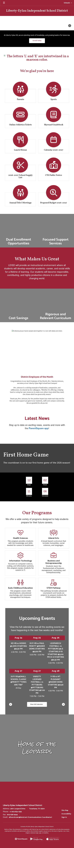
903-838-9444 (12, 814)
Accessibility (66, 813)
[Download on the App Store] (52, 839)
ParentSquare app (38, 428)
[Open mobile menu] (4, 3)
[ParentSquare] (21, 838)
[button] (68, 3)
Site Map (64, 810)
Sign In (64, 817)
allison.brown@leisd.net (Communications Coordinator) (30, 817)
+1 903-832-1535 (16, 811)
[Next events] (63, 704)
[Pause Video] (69, 25)
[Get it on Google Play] (36, 839)
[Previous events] (10, 704)
